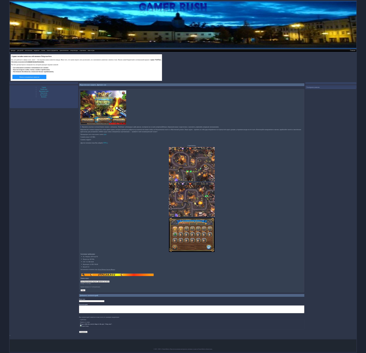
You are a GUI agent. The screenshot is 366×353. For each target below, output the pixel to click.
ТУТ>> (105, 143)
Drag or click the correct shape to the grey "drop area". (96, 324)
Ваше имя (82, 299)
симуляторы (74, 50)
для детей (20, 50)
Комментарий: (84, 304)
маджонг (37, 50)
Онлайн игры (43, 89)
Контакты (43, 97)
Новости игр (44, 93)
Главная (352, 50)
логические (28, 50)
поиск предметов (52, 50)
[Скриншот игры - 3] (192, 251)
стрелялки (82, 50)
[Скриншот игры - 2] (192, 216)
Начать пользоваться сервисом (29, 77)
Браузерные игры (43, 91)
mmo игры (91, 50)
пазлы (43, 50)
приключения (64, 50)
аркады (13, 50)
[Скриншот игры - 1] (192, 181)
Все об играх (43, 95)
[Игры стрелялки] (117, 275)
